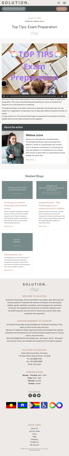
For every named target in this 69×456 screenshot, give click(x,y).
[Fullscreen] (65, 96)
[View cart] (59, 3)
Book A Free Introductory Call (14, 9)
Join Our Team (34, 431)
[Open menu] (64, 3)
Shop (34, 434)
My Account (34, 445)
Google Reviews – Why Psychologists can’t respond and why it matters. (52, 205)
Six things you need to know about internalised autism (15, 205)
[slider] (33, 96)
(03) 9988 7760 (36, 359)
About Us (34, 428)
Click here (37, 364)
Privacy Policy (45, 448)
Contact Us (34, 442)
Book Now (61, 9)
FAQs (34, 437)
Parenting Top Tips (13, 254)
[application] (34, 70)
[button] (34, 70)
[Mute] (62, 96)
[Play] (4, 96)
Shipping (34, 439)
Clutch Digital (37, 450)
